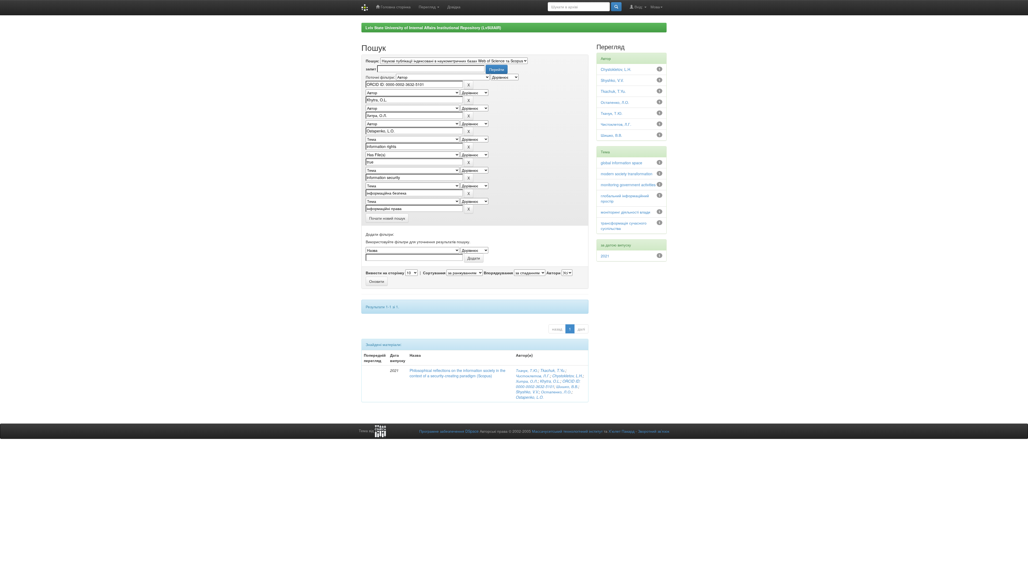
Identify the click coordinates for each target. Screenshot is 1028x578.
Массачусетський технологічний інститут (567, 431)
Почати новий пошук (387, 218)
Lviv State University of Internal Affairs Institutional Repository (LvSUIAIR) (433, 27)
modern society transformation (626, 173)
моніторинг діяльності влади (625, 212)
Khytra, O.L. (550, 381)
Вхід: (638, 6)
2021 (605, 255)
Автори (553, 272)
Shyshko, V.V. (527, 391)
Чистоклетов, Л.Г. (533, 375)
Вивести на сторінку (385, 272)
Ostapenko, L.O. (530, 397)
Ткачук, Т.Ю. (527, 370)
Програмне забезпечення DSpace (449, 431)
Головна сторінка (395, 6)
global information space (621, 162)
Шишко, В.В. (567, 386)
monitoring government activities (628, 184)
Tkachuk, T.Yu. (552, 370)
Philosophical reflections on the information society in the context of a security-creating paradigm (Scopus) (457, 373)
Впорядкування (498, 272)
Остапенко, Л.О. (556, 391)
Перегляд (428, 6)
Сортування (434, 272)
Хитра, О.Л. (527, 381)
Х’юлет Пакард (621, 431)
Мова (655, 6)
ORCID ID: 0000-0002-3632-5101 (548, 383)
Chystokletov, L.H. (567, 375)
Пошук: (372, 60)
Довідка (453, 6)
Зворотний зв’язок (653, 431)
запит (371, 68)
